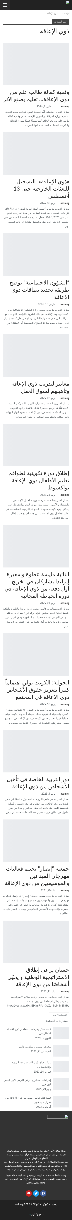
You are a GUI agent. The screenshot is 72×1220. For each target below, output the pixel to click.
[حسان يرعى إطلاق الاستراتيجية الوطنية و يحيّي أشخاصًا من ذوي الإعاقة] (36, 942)
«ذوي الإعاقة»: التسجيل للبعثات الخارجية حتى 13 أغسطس (41, 189)
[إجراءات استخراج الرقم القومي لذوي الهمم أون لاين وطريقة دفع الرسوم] (61, 1084)
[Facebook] (43, 1193)
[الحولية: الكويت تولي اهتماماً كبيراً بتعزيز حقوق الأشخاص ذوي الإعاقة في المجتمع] (36, 654)
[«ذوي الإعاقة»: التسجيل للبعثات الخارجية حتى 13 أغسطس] (36, 153)
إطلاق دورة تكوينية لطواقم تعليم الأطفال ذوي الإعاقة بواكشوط (38, 481)
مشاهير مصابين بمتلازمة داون (35, 1046)
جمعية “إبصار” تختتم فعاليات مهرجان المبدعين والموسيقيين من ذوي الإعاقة (37, 876)
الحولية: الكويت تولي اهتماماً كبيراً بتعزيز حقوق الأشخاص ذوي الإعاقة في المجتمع (37, 690)
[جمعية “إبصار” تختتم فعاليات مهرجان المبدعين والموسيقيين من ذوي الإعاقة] (36, 840)
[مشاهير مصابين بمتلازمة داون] (61, 1051)
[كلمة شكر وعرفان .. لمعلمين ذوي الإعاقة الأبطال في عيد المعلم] (61, 1033)
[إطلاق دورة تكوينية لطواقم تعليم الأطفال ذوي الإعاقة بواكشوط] (36, 445)
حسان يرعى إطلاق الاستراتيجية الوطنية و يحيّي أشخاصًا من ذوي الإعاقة (38, 977)
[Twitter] (36, 1193)
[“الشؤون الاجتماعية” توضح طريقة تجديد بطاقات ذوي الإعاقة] (36, 254)
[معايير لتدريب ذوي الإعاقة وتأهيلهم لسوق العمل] (36, 355)
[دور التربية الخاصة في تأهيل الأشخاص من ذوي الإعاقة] (36, 751)
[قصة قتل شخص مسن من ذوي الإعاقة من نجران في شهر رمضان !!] (61, 1102)
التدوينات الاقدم (60, 1015)
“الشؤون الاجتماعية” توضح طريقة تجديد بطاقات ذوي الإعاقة (39, 290)
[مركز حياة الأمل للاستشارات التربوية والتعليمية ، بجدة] (61, 1066)
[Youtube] (29, 1193)
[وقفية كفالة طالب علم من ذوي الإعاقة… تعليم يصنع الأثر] (36, 64)
